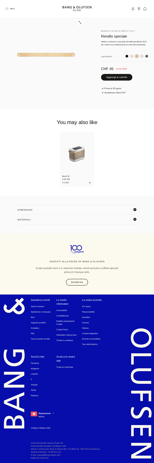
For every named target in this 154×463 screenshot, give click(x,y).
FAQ (32, 333)
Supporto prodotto (38, 322)
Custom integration (90, 333)
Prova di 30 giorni (112, 88)
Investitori (86, 317)
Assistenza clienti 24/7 (115, 92)
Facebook (35, 363)
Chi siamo (86, 306)
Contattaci (35, 328)
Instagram (35, 368)
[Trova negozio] (139, 8)
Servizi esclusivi (37, 306)
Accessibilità (61, 310)
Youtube (34, 384)
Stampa (85, 328)
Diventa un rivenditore (91, 339)
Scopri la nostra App (64, 367)
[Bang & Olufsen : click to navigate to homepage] (77, 9)
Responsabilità (88, 312)
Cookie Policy (62, 329)
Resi (32, 317)
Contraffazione (62, 315)
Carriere (85, 322)
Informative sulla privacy (66, 335)
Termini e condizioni (64, 340)
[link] (133, 8)
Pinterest (34, 395)
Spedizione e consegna (40, 312)
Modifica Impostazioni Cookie (65, 322)
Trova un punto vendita (40, 339)
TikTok (33, 390)
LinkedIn (34, 374)
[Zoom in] (46, 54)
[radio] (127, 56)
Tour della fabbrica (89, 344)
